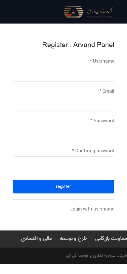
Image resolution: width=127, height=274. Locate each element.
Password (102, 121)
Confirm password (93, 151)
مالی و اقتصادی (36, 239)
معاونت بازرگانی (111, 239)
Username (102, 61)
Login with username (92, 209)
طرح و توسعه (73, 239)
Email (106, 91)
